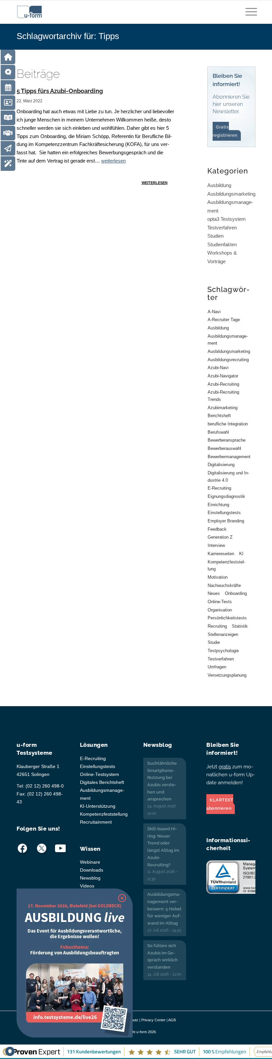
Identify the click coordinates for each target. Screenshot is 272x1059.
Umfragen (217, 666)
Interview (216, 545)
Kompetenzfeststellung (226, 565)
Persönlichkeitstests (227, 617)
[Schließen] (122, 898)
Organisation (220, 609)
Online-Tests (220, 601)
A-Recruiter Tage (224, 319)
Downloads (91, 870)
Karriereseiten (221, 553)
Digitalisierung (221, 464)
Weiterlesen (155, 183)
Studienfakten (222, 244)
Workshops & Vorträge (222, 257)
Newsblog (90, 878)
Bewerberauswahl (224, 448)
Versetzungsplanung (227, 675)
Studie (214, 642)
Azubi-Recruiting (223, 384)
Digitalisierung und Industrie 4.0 (228, 476)
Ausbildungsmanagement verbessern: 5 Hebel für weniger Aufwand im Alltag (164, 909)
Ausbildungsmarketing (231, 194)
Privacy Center (153, 1020)
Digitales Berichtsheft (102, 782)
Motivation (218, 577)
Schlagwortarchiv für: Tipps (68, 36)
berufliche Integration (228, 423)
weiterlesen (113, 161)
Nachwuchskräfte (224, 585)
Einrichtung (218, 504)
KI (241, 553)
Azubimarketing (223, 407)
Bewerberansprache (226, 440)
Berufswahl (218, 432)
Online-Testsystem (99, 774)
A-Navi (214, 311)
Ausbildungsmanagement (230, 206)
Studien (215, 236)
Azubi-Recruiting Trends (223, 396)
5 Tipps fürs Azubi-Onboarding (60, 90)
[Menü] (248, 15)
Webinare (90, 862)
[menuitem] (248, 15)
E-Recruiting (219, 488)
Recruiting (217, 626)
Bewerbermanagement (229, 456)
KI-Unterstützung (97, 806)
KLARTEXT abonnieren (219, 804)
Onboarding (236, 593)
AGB (172, 1020)
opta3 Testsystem (226, 219)
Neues (214, 593)
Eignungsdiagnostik (226, 496)
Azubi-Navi (218, 367)
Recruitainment (96, 822)
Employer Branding (226, 520)
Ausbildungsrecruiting (228, 359)
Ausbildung (219, 185)
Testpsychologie (223, 650)
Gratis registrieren (225, 131)
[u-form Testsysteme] (35, 12)
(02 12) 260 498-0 (45, 786)
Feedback (217, 529)
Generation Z (220, 537)
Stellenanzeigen (223, 634)
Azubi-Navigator (223, 375)
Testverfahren (222, 227)
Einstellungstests (224, 512)
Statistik (240, 626)
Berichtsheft (219, 415)
